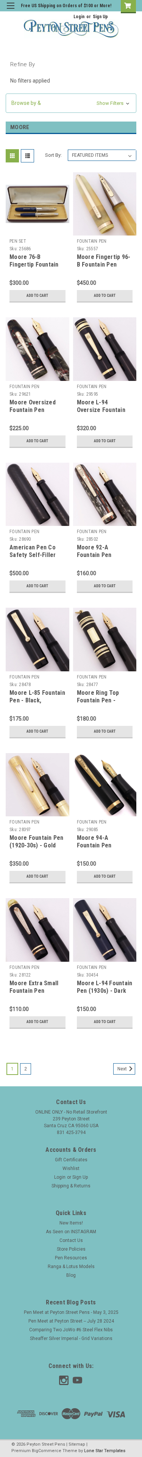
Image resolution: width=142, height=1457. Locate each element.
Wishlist (71, 1168)
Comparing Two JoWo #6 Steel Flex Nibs (71, 1329)
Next (122, 1069)
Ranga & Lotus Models (71, 1266)
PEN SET (17, 241)
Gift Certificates (71, 1159)
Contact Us (71, 1240)
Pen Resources (71, 1257)
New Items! (71, 1223)
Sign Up (100, 16)
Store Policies (71, 1249)
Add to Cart (37, 295)
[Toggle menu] (10, 10)
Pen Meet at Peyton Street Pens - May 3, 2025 (71, 1312)
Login (78, 16)
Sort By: (53, 155)
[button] (71, 103)
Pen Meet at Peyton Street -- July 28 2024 (71, 1321)
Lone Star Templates (104, 1450)
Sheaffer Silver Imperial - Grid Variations (71, 1338)
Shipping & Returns (71, 1186)
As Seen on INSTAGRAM (71, 1231)
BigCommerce (46, 1450)
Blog (71, 1275)
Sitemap (77, 1444)
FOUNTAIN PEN (92, 241)
